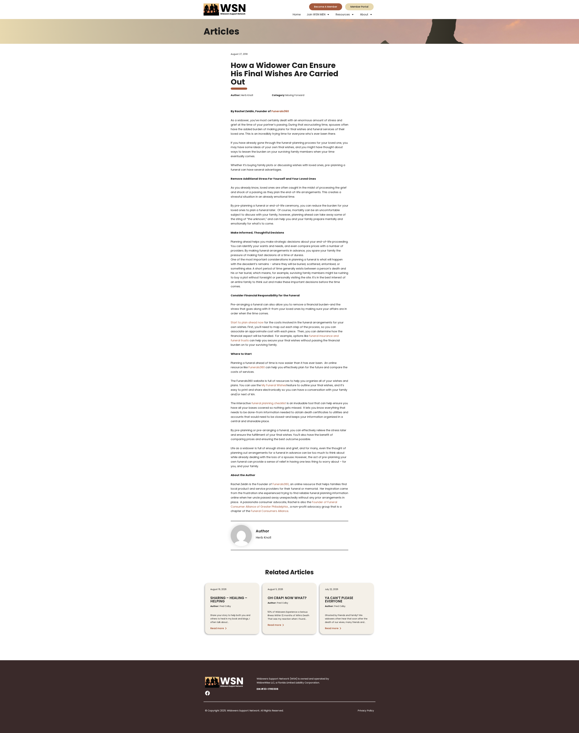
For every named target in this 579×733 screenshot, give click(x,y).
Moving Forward (294, 95)
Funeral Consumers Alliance (269, 511)
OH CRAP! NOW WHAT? (287, 598)
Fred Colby (220, 606)
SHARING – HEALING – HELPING (228, 600)
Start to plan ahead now (247, 322)
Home (297, 14)
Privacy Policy (366, 710)
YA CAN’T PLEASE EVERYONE (339, 600)
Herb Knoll (263, 537)
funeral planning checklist (269, 403)
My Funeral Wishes (274, 385)
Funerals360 (280, 111)
